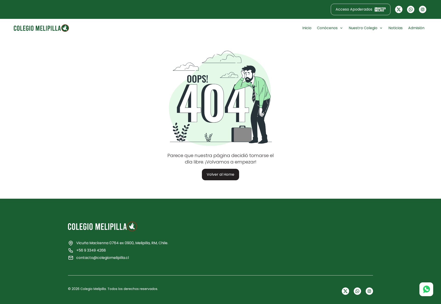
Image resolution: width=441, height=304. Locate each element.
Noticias (395, 28)
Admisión (416, 28)
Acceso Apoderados (354, 9)
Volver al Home (220, 174)
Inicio (306, 28)
